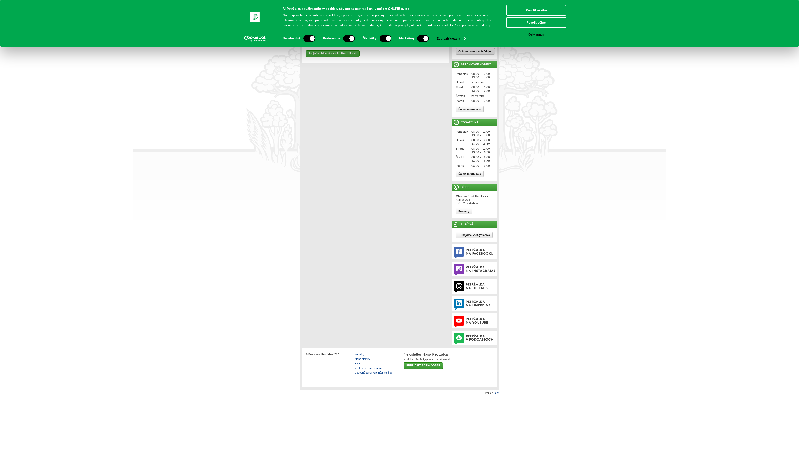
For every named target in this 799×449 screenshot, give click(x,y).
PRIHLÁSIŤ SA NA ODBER (423, 365)
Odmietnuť (536, 34)
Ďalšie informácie (469, 109)
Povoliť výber (536, 22)
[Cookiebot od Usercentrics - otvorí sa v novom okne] (255, 39)
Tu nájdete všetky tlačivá (474, 235)
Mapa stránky (362, 359)
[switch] (349, 38)
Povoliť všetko (536, 10)
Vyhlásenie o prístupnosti (369, 368)
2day (496, 393)
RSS (357, 363)
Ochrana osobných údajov (475, 51)
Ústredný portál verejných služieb (373, 372)
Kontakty (464, 211)
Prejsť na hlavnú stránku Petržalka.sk (333, 53)
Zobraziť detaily (448, 38)
